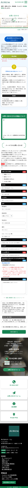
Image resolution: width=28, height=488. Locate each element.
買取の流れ (5, 462)
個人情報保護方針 (7, 469)
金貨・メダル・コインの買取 (10, 479)
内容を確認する (14, 332)
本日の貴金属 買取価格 (8, 464)
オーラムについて (7, 458)
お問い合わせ (5, 467)
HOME (19, 29)
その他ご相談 (7, 181)
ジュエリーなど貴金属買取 (9, 475)
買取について (7, 174)
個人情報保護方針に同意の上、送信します (14, 327)
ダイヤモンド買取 (7, 477)
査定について (7, 176)
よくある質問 (5, 465)
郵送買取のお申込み (8, 179)
